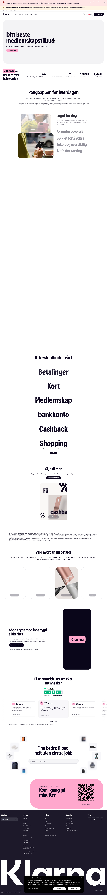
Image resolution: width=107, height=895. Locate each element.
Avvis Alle (60, 888)
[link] (14, 583)
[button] (105, 3)
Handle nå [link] (53, 452)
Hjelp (35, 14)
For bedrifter (13, 10)
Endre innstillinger (33, 889)
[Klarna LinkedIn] (94, 819)
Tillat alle (74, 888)
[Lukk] (81, 877)
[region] (54, 884)
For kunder (5, 10)
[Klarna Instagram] (102, 819)
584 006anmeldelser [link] (57, 695)
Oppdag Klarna (19, 14)
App (31, 14)
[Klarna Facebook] (90, 819)
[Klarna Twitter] (98, 819)
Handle (26, 14)
